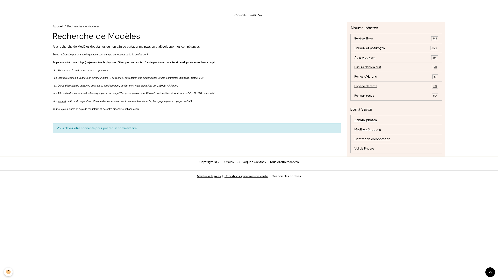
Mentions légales (209, 176)
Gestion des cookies (286, 176)
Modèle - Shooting (367, 129)
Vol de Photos (364, 148)
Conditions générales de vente (246, 176)
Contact (257, 15)
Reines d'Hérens (395, 76)
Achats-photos (365, 120)
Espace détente (395, 86)
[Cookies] (8, 272)
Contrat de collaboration (372, 139)
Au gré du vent (395, 57)
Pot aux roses (395, 96)
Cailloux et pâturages (395, 48)
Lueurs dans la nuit (395, 67)
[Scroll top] (490, 272)
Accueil (240, 15)
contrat (62, 101)
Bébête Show (395, 38)
